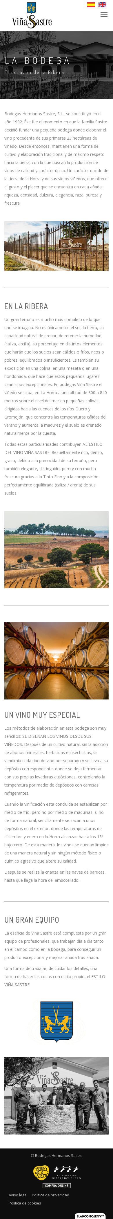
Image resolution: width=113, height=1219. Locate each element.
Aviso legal (18, 1195)
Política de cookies (25, 1203)
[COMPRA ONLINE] (57, 1174)
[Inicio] (31, 15)
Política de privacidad (50, 1195)
